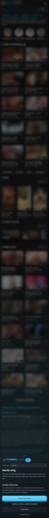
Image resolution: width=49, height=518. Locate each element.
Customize (24, 509)
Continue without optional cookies (24, 504)
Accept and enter (24, 498)
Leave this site (24, 514)
